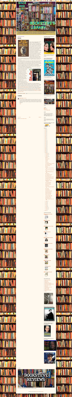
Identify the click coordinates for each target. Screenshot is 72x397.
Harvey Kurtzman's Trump (48, 164)
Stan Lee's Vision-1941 (48, 194)
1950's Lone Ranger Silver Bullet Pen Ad (49, 187)
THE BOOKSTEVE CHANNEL (49, 237)
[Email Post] (26, 93)
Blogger (42, 391)
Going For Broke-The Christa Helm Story (48, 214)
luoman (37, 391)
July (46, 202)
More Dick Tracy (47, 173)
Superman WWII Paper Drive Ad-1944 (49, 172)
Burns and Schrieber (47, 165)
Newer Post (19, 117)
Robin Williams (47, 188)
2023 (45, 132)
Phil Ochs (34, 89)
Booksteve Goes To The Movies (48, 243)
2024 (45, 131)
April (46, 205)
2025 (45, 130)
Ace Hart (46, 161)
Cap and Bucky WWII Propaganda (49, 178)
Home (29, 117)
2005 (45, 210)
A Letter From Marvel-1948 (48, 195)
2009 (45, 148)
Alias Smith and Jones (48, 183)
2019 (45, 137)
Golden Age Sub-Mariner (48, 193)
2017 (45, 139)
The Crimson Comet (47, 179)
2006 (45, 152)
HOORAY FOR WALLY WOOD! (49, 226)
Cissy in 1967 (47, 162)
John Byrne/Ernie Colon (48, 197)
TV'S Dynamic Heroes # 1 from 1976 (49, 163)
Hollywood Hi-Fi (47, 158)
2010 (45, 147)
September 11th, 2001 (48, 184)
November (47, 154)
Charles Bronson (47, 185)
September (47, 156)
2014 (45, 143)
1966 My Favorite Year (47, 231)
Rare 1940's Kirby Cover (48, 175)
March (46, 206)
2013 (45, 144)
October (47, 155)
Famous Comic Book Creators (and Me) (49, 199)
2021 (45, 135)
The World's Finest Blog (48, 260)
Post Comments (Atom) (23, 118)
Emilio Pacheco (22, 98)
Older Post (40, 117)
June (46, 203)
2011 (45, 146)
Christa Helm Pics (47, 189)
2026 (45, 129)
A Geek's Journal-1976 (48, 266)
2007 (45, 151)
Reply (20, 103)
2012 (45, 145)
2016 (45, 140)
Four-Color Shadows (47, 220)
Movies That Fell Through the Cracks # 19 (49, 170)
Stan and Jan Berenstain (48, 182)
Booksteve (46, 108)
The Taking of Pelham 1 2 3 (48, 196)
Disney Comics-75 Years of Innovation (48, 180)
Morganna (46, 166)
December (47, 153)
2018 (45, 138)
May (46, 204)
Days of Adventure (47, 254)
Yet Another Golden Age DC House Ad (49, 168)
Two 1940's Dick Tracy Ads (48, 174)
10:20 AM (25, 98)
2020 (45, 136)
